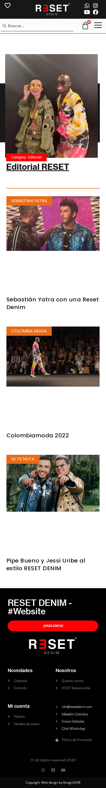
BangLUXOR (71, 782)
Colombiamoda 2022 (37, 435)
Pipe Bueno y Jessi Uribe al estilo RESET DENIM (45, 564)
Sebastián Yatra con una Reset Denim (52, 303)
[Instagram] (95, 6)
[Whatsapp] (87, 6)
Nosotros (66, 670)
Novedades (20, 670)
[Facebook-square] (53, 770)
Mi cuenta (19, 706)
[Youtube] (87, 12)
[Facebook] (95, 12)
